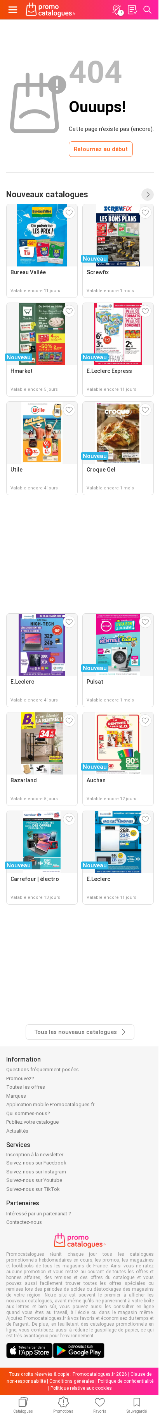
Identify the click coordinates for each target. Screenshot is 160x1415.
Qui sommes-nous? (28, 1113)
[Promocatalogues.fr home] (50, 9)
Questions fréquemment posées (42, 1069)
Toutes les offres (25, 1087)
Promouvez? (20, 1078)
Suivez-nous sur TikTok (33, 1189)
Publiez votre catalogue (32, 1122)
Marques (16, 1096)
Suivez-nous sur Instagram (36, 1172)
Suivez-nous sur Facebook (36, 1163)
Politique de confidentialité (125, 1381)
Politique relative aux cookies (81, 1388)
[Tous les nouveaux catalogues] (147, 194)
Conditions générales (71, 1381)
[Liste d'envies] (132, 9)
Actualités (17, 1131)
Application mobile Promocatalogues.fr (50, 1104)
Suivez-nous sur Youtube (34, 1180)
